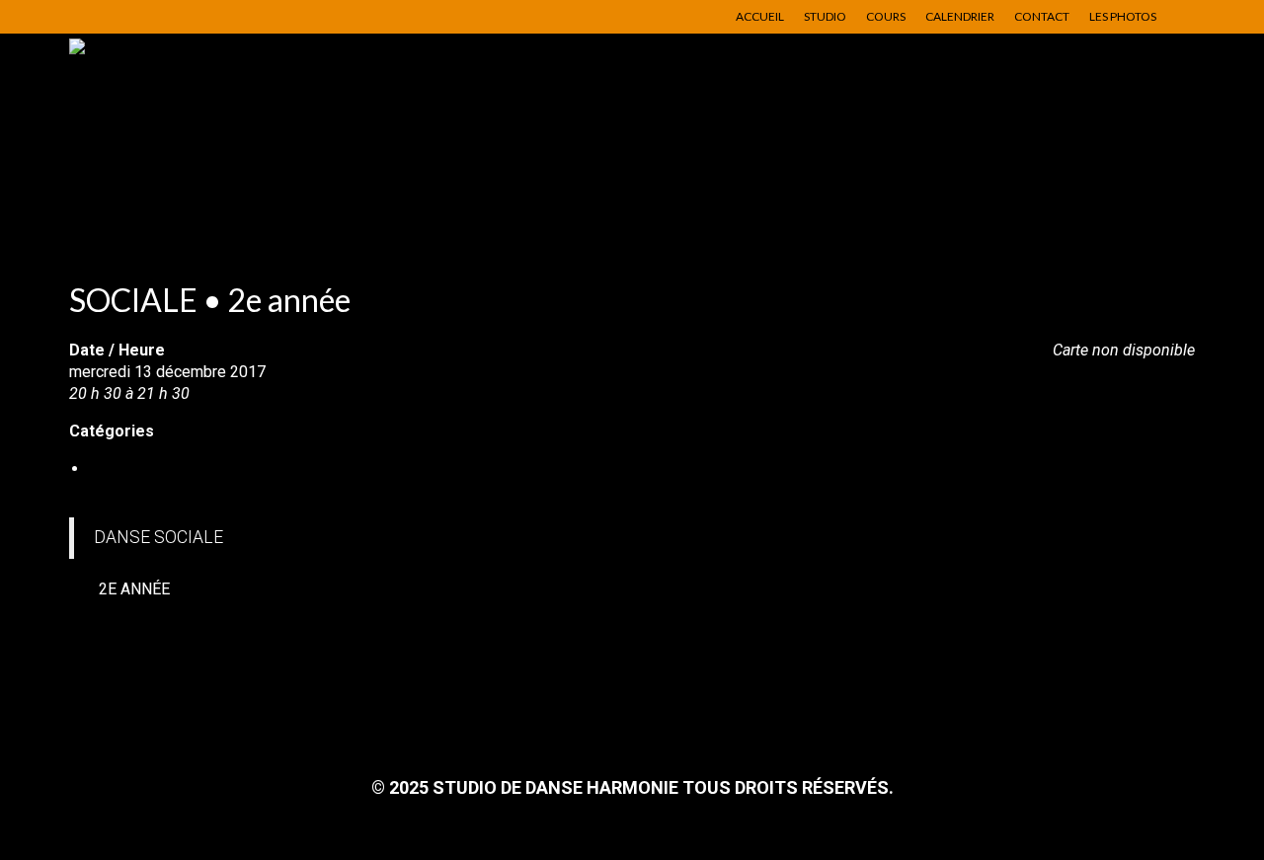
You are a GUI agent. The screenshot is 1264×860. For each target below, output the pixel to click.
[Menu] (1152, 206)
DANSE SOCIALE (147, 468)
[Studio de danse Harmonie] (247, 132)
